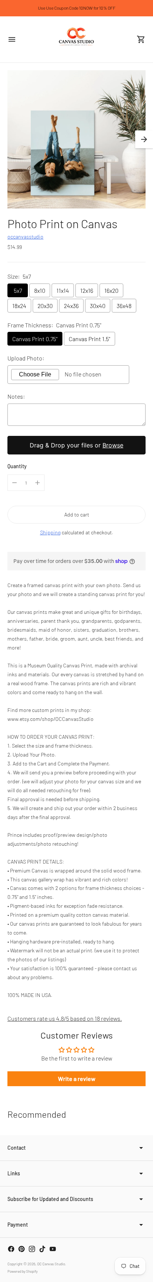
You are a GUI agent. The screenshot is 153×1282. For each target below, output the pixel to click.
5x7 (18, 290)
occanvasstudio (25, 236)
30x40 (97, 305)
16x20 (111, 290)
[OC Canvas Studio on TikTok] (42, 1249)
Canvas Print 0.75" (35, 338)
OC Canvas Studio (51, 1264)
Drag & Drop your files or (76, 445)
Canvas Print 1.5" (89, 338)
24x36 (71, 305)
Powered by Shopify (22, 1271)
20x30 (45, 305)
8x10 (39, 290)
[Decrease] (14, 483)
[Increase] (37, 483)
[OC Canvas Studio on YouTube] (52, 1249)
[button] (144, 139)
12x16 (86, 290)
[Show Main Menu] (12, 39)
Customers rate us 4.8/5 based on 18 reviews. (64, 1018)
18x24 (19, 305)
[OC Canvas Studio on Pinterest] (21, 1249)
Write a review (76, 1078)
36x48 (124, 305)
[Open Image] (76, 139)
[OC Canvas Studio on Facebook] (11, 1249)
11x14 (62, 290)
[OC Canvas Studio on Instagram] (32, 1249)
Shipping (50, 532)
